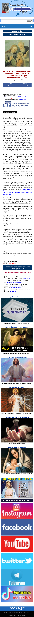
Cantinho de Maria (22, 99)
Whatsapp (10, 85)
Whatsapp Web (24, 85)
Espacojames (21, 615)
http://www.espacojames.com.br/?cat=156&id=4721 (15, 96)
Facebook (24, 83)
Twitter (10, 83)
